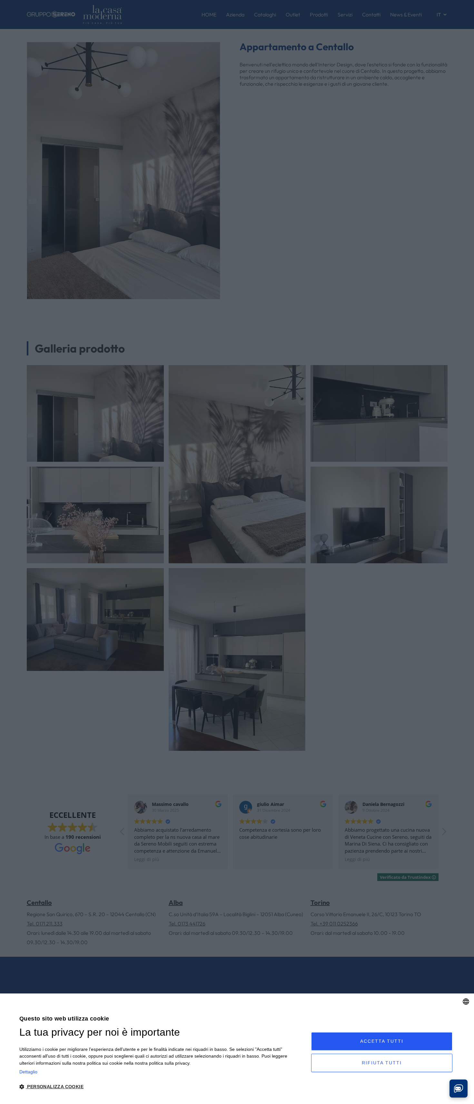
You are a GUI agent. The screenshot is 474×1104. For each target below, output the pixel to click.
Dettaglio (28, 1071)
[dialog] (237, 1048)
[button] (160, 1086)
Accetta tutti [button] (381, 1041)
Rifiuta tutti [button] (382, 1062)
